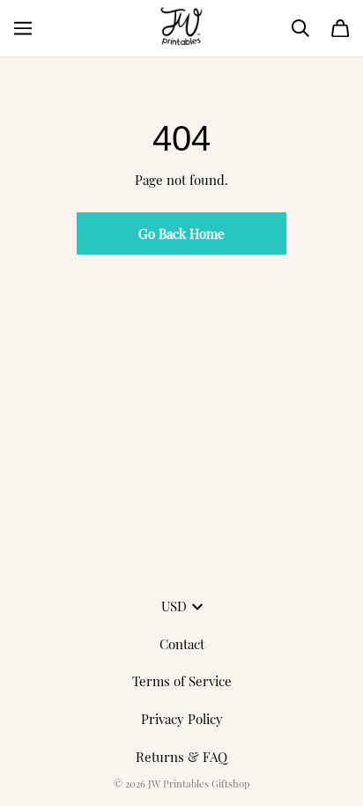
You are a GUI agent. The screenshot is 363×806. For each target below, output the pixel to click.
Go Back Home (181, 233)
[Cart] (340, 28)
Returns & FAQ (181, 756)
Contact (181, 644)
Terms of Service (182, 681)
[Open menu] (23, 28)
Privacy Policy (182, 719)
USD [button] (174, 606)
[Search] (300, 28)
